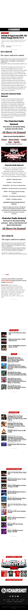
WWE (3, 297)
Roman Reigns (20, 292)
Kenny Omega (5, 291)
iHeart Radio (14, 139)
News (5, 600)
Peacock (7, 292)
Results (8, 600)
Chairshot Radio (19, 287)
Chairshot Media (18, 286)
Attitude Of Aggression (7, 286)
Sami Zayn (11, 293)
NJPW (3, 292)
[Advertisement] (14, 14)
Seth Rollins (18, 293)
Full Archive (22, 600)
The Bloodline (5, 294)
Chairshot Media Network (8, 287)
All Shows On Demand (14, 132)
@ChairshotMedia (5, 280)
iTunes (4, 139)
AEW (11, 285)
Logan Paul (18, 291)
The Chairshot (12, 294)
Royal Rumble (5, 293)
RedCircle (7, 274)
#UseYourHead (9, 282)
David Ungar (8, 46)
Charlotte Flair (19, 288)
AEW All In (15, 285)
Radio (17, 600)
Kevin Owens (12, 291)
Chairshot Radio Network (8, 288)
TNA (18, 294)
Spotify (17, 142)
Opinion (13, 600)
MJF (23, 291)
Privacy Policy (9, 601)
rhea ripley (13, 292)
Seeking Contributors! (18, 601)
